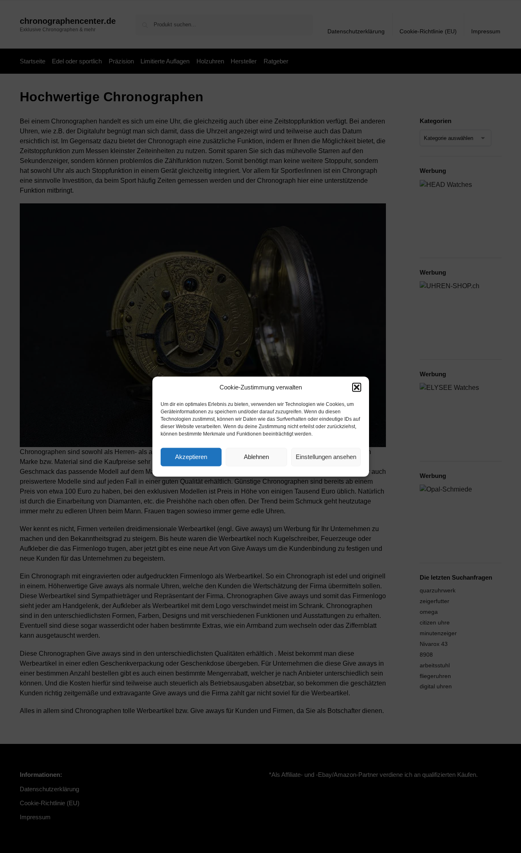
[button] (357, 387)
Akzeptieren (191, 456)
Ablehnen (256, 456)
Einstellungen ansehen (326, 456)
